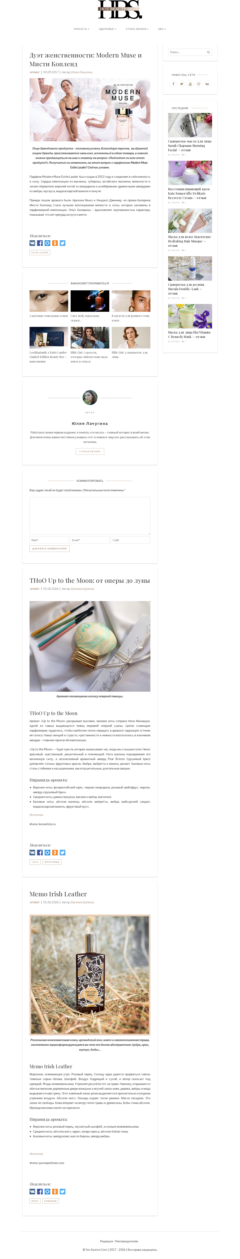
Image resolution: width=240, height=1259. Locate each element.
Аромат (35, 72)
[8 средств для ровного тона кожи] (131, 301)
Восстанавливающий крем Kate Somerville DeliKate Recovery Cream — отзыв (189, 193)
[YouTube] (190, 83)
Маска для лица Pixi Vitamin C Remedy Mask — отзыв (189, 334)
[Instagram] (198, 83)
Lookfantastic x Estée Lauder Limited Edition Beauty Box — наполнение (48, 357)
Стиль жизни (136, 28)
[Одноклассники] (55, 243)
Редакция (106, 1241)
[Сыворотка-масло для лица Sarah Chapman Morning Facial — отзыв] (190, 125)
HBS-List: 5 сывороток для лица (130, 355)
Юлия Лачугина (81, 72)
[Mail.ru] (47, 243)
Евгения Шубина (82, 589)
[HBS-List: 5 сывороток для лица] (131, 337)
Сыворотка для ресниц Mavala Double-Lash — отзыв (186, 288)
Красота (80, 28)
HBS (161, 28)
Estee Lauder (39, 252)
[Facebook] (40, 243)
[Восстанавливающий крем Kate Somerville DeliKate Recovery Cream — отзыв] (190, 173)
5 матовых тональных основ (49, 316)
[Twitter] (62, 243)
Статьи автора (89, 451)
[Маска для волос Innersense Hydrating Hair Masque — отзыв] (190, 220)
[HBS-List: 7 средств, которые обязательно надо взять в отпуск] (90, 337)
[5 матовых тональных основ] (49, 301)
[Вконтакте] (32, 243)
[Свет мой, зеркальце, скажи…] (90, 301)
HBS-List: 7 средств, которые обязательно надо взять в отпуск (89, 357)
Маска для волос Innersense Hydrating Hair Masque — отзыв (189, 241)
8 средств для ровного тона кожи (130, 318)
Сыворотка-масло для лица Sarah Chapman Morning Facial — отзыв (189, 145)
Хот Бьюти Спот (96, 1249)
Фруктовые (52, 862)
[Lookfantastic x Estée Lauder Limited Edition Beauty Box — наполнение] (49, 337)
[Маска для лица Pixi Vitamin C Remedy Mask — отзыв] (190, 316)
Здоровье (106, 28)
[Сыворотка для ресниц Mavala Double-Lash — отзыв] (190, 268)
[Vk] (206, 83)
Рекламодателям (126, 1241)
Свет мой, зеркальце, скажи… (85, 318)
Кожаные (50, 1201)
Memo (35, 1201)
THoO (35, 862)
